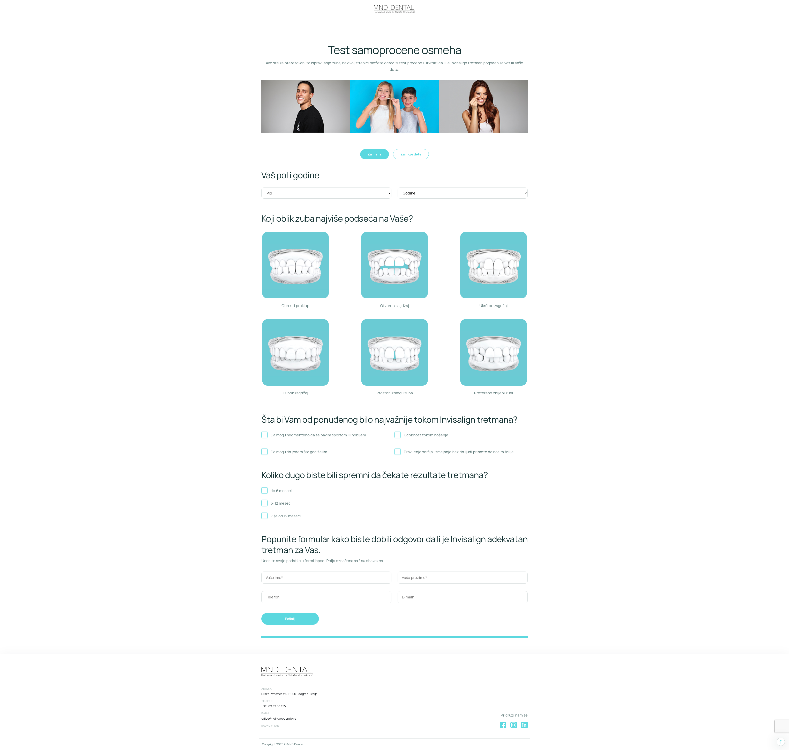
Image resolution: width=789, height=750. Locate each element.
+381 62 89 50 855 (273, 706)
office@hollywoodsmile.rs (278, 718)
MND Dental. (295, 744)
